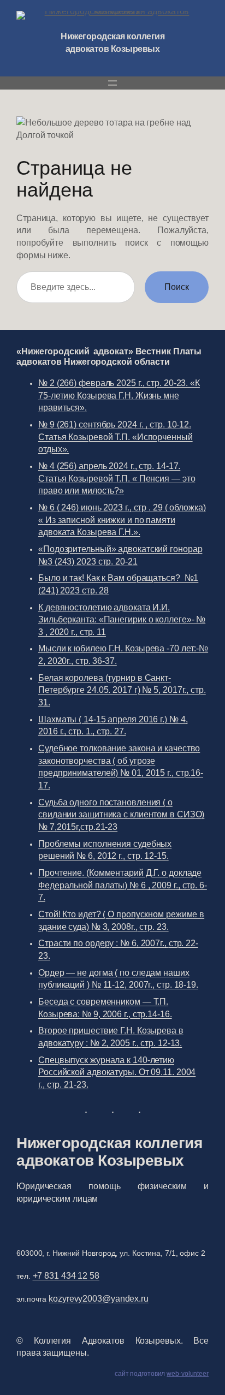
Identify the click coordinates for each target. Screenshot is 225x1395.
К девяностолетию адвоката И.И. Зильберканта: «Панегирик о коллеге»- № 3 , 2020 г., (121, 619)
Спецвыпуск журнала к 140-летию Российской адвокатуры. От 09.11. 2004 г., (117, 1072)
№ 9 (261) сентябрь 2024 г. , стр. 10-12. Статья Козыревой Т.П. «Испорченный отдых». (115, 436)
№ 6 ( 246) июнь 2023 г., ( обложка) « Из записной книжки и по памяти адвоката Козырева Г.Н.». (122, 519)
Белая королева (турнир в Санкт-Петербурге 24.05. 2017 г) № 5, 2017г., (122, 690)
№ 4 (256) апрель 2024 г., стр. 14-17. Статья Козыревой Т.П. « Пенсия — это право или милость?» (116, 478)
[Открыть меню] (112, 83)
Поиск (176, 287)
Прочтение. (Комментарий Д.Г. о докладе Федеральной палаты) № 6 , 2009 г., (122, 885)
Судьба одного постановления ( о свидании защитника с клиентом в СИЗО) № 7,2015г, (121, 814)
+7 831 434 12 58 (66, 1275)
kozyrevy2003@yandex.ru (99, 1298)
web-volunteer (188, 1374)
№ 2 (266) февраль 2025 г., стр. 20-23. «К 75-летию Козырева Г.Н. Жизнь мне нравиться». (119, 395)
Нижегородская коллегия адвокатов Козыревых (109, 1151)
